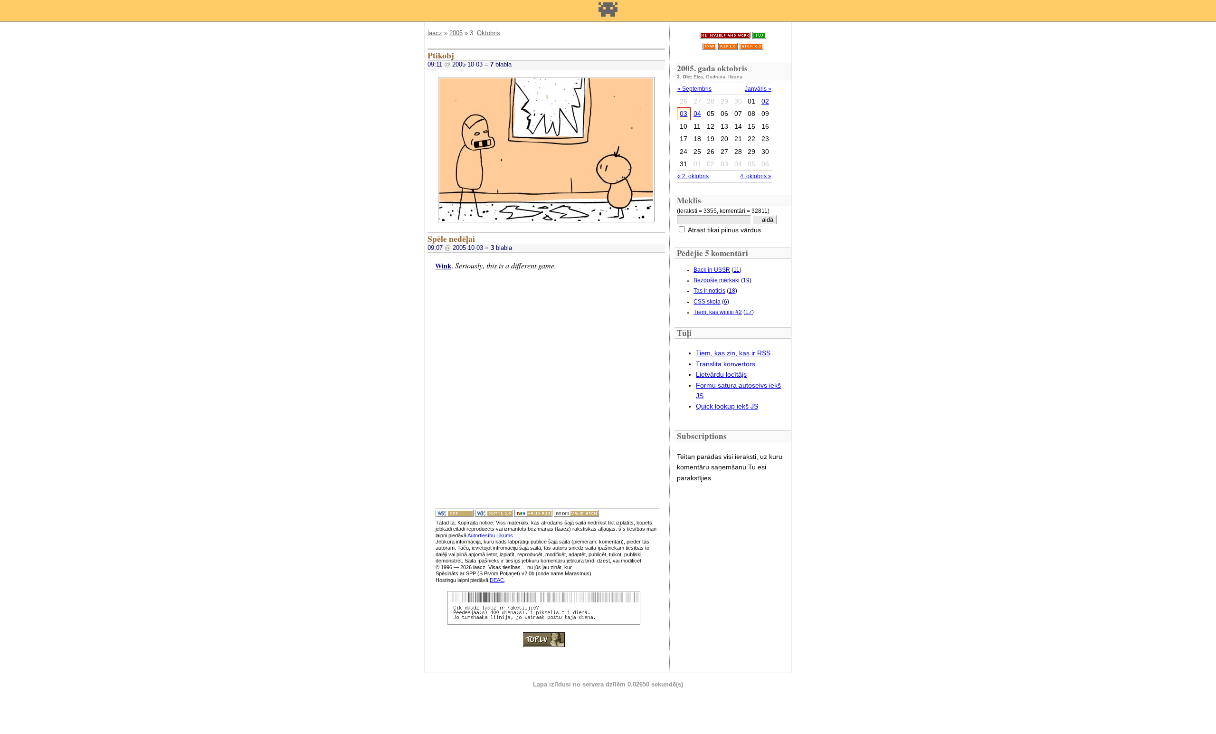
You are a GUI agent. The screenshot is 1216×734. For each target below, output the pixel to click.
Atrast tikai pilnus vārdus (724, 230)
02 (765, 101)
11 (736, 270)
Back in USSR (712, 270)
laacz (435, 33)
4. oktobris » (755, 176)
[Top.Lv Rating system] (544, 644)
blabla (501, 64)
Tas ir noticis (709, 291)
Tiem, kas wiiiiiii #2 (718, 312)
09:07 (435, 247)
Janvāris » (758, 89)
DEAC (497, 580)
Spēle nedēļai (451, 238)
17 (748, 312)
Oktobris (488, 33)
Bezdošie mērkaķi (717, 280)
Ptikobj (441, 55)
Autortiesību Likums (490, 535)
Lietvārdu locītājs (721, 374)
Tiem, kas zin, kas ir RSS (733, 353)
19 (746, 280)
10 (470, 64)
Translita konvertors (725, 364)
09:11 (435, 64)
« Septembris (694, 89)
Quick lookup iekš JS (727, 406)
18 (732, 291)
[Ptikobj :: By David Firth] (546, 220)
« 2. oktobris (693, 176)
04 (697, 113)
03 (683, 113)
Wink (443, 266)
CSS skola (707, 302)
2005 (456, 33)
